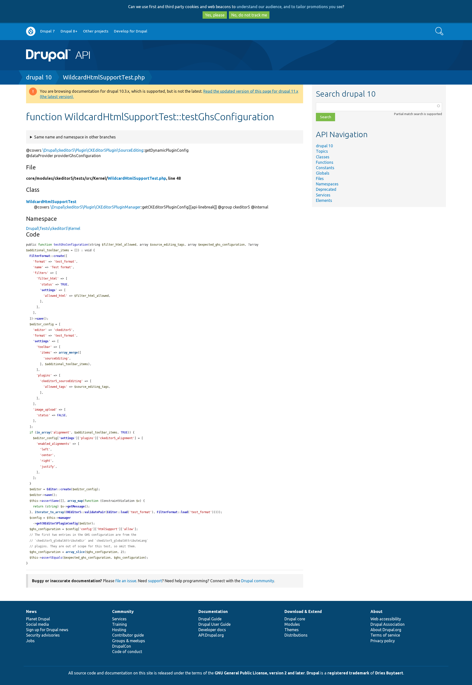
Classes (322, 157)
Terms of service (385, 635)
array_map (75, 501)
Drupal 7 (47, 31)
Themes (291, 629)
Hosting (119, 629)
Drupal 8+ (68, 31)
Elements (324, 200)
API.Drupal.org (211, 635)
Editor (52, 489)
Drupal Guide (209, 619)
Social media (37, 624)
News (31, 611)
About (376, 611)
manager (65, 518)
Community (123, 611)
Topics (322, 151)
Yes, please (214, 15)
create (59, 256)
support (155, 581)
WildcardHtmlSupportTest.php (104, 77)
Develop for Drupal (130, 31)
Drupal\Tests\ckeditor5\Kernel (53, 228)
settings (48, 290)
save (39, 318)
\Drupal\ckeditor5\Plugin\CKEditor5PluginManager (95, 207)
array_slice (75, 552)
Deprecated (326, 189)
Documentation (213, 611)
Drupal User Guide (214, 624)
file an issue (125, 581)
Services (323, 195)
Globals (322, 173)
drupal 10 (39, 77)
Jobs (30, 641)
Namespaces (327, 184)
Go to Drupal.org (30, 31)
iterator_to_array (49, 512)
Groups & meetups (128, 641)
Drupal (313, 673)
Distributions (296, 635)
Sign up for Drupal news (47, 629)
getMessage (76, 506)
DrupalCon (121, 646)
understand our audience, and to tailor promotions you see (289, 6)
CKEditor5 (73, 512)
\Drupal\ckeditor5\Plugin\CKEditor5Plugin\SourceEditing (93, 150)
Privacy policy (382, 641)
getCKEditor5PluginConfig (57, 523)
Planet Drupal (38, 619)
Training (119, 624)
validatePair (95, 512)
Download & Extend (303, 611)
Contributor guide (128, 635)
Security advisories (43, 635)
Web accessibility (385, 619)
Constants (325, 167)
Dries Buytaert (389, 673)
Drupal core (294, 619)
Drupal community (257, 581)
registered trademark (348, 673)
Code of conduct (127, 651)
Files (320, 178)
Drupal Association (387, 624)
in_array (43, 432)
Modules (292, 624)
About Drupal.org (385, 629)
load (124, 512)
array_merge (68, 352)
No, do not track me (249, 15)
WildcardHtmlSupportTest (51, 201)
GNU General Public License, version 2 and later (260, 673)
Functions (324, 162)
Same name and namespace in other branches (75, 137)
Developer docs (212, 629)
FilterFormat (40, 256)
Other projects (95, 31)
